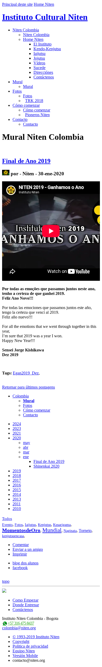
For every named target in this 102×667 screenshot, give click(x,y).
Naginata (70, 531)
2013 (17, 499)
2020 (17, 438)
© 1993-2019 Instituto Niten (36, 637)
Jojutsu (39, 58)
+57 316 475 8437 (21, 623)
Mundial (51, 530)
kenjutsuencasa (13, 536)
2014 (17, 494)
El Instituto (42, 44)
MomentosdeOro (21, 530)
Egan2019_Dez (26, 373)
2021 (17, 433)
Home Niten (44, 4)
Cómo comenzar (26, 105)
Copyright (21, 641)
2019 (17, 471)
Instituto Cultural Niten (45, 17)
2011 (17, 504)
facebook (20, 567)
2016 (17, 485)
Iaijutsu (39, 53)
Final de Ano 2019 (26, 161)
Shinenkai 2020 (46, 466)
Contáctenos (43, 77)
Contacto (20, 119)
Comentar (21, 544)
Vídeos (39, 63)
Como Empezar (25, 600)
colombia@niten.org (19, 628)
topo (5, 581)
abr (25, 447)
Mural (17, 82)
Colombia (21, 396)
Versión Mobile (25, 655)
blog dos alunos (25, 563)
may (26, 442)
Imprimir (20, 554)
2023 (17, 428)
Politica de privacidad (30, 646)
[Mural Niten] (5, 173)
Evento (7, 525)
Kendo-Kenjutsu (47, 49)
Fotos (17, 91)
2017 (17, 480)
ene (26, 457)
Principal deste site (17, 4)
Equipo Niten (24, 651)
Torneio (85, 530)
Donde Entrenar (26, 605)
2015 (17, 489)
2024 (17, 424)
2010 (17, 508)
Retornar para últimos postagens (28, 387)
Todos (7, 519)
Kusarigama (62, 525)
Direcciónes (43, 72)
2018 (17, 475)
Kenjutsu (44, 525)
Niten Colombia (26, 30)
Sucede (39, 67)
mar (26, 452)
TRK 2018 (34, 100)
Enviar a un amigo (28, 549)
